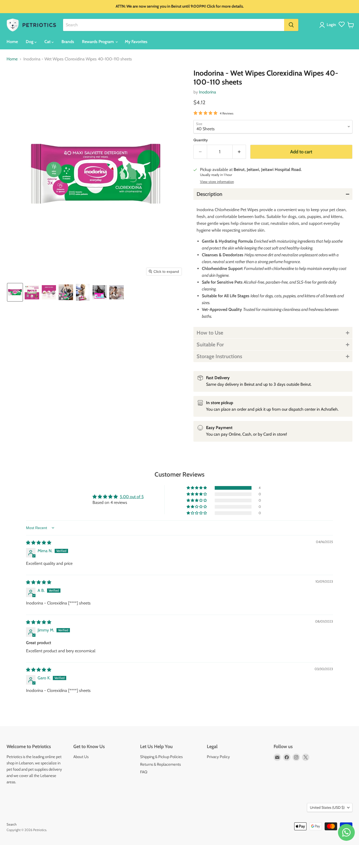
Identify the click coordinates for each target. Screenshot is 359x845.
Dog (30, 41)
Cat (48, 41)
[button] (328, 25)
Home (12, 41)
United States (327, 807)
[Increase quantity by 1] (239, 152)
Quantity (200, 140)
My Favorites (136, 41)
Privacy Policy (218, 756)
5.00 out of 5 (132, 496)
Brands (67, 41)
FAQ (143, 772)
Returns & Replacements (160, 764)
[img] (38, 542)
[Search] (291, 25)
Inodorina (207, 92)
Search (12, 824)
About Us (81, 756)
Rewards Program (98, 41)
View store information (217, 182)
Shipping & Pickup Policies (161, 756)
